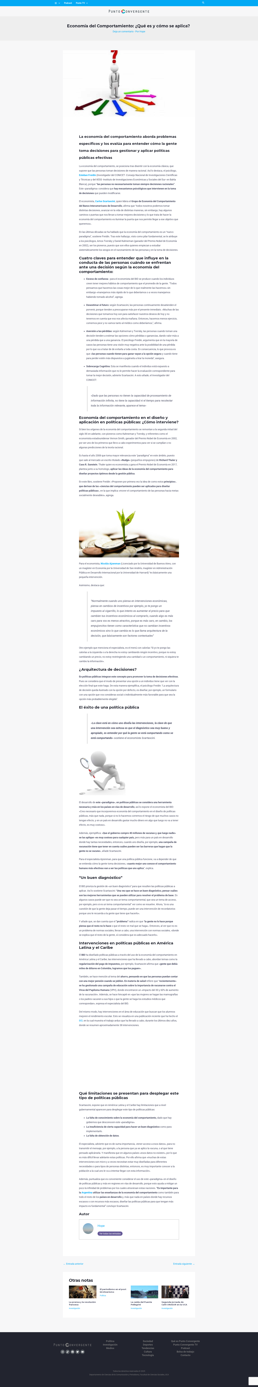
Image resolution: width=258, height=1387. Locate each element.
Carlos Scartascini (105, 201)
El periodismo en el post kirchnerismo (113, 1290)
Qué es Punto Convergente (185, 1341)
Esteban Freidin (87, 175)
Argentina (87, 1192)
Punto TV (80, 3)
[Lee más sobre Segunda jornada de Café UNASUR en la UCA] (175, 1291)
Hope (101, 1225)
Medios (110, 1348)
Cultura (148, 1351)
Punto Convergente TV (185, 1344)
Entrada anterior (73, 1263)
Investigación (74, 1308)
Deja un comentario (123, 31)
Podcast (68, 3)
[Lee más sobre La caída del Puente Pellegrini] (144, 1291)
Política (103, 1295)
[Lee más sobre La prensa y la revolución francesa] (82, 1291)
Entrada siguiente (184, 1263)
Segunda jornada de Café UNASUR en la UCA (174, 1303)
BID (81, 1020)
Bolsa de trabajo (185, 1351)
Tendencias (148, 1348)
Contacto (185, 1355)
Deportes (148, 1344)
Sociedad (148, 1341)
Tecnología (148, 1355)
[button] (57, 3)
